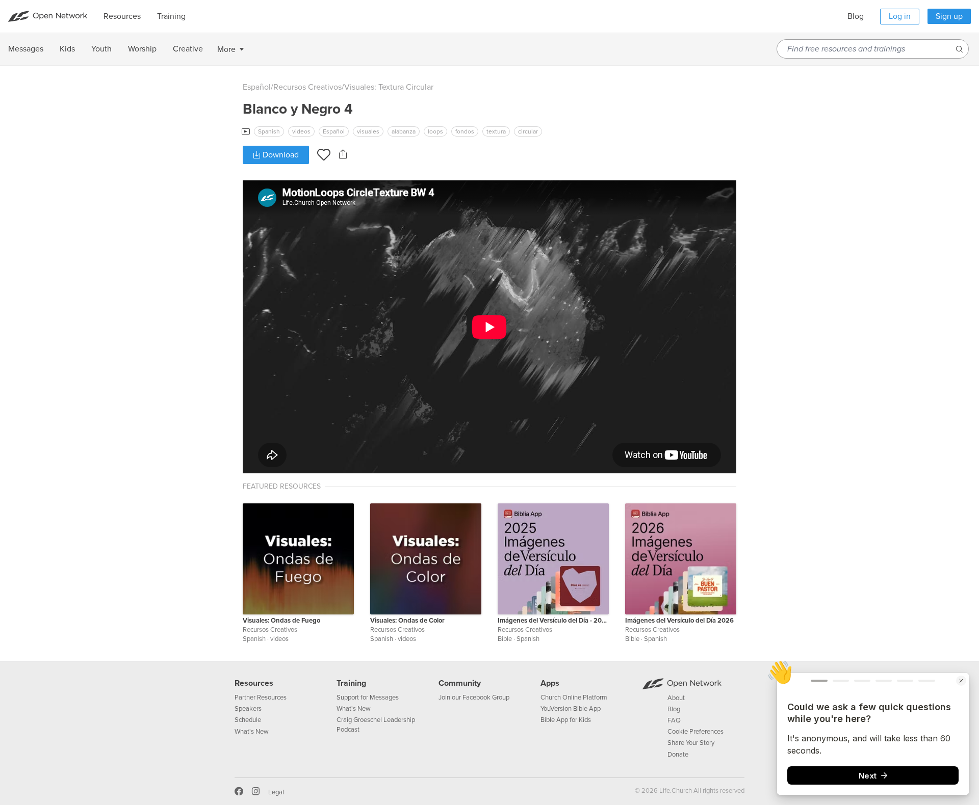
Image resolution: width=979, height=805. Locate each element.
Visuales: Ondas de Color (407, 620)
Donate (677, 754)
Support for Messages (368, 697)
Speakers (248, 709)
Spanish (269, 131)
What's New (252, 732)
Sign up (949, 16)
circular (528, 131)
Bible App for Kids (565, 720)
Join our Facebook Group (474, 697)
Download (280, 155)
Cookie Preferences (695, 732)
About (676, 698)
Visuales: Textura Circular (388, 87)
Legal (276, 792)
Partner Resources (261, 697)
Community (460, 683)
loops (435, 131)
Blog (855, 16)
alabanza (404, 131)
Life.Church (675, 791)
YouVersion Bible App (570, 709)
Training (351, 683)
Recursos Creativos (307, 87)
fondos (464, 131)
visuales (368, 131)
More (226, 49)
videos (301, 131)
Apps (549, 683)
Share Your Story (690, 743)
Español (257, 87)
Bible (505, 639)
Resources (254, 683)
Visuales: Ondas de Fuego (281, 620)
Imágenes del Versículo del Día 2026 (679, 620)
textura (496, 131)
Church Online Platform (573, 697)
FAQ (674, 720)
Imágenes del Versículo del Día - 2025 (553, 620)
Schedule (248, 720)
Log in (900, 16)
